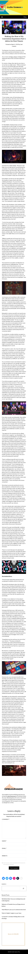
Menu (25, 17)
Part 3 (20, 56)
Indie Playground (11, 796)
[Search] (23, 888)
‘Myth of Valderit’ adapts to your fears (11, 913)
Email (4, 848)
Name (4, 841)
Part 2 (15, 56)
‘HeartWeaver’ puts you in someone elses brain (14, 909)
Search (4, 884)
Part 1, (12, 56)
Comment (6, 819)
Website (4, 855)
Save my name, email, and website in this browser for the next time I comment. (14, 863)
